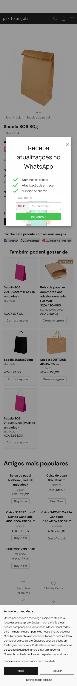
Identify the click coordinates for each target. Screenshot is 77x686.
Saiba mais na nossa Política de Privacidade (29, 661)
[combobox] (22, 206)
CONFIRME (38, 217)
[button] (21, 671)
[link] (39, 678)
